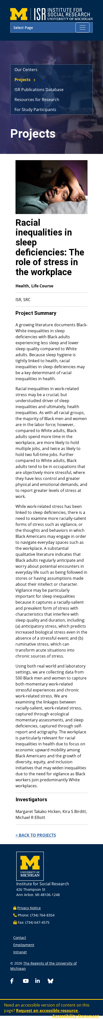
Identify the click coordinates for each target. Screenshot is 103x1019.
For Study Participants (35, 109)
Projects (22, 79)
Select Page (23, 27)
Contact (19, 937)
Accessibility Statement (75, 1016)
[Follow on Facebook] (15, 981)
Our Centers (26, 69)
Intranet (20, 952)
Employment (23, 944)
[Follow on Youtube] (28, 981)
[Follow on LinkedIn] (40, 981)
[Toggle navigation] (83, 27)
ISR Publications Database (39, 89)
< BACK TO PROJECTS (36, 835)
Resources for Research (36, 99)
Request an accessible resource (47, 1010)
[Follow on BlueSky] (50, 981)
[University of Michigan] (30, 865)
